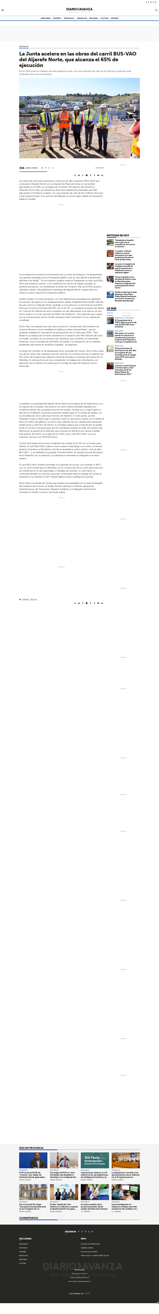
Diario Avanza (32, 167)
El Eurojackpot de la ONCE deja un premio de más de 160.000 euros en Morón (126, 323)
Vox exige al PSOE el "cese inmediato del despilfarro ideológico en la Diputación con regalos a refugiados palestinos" (63, 1177)
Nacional (23, 1259)
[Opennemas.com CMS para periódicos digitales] (79, 1293)
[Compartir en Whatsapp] (83, 175)
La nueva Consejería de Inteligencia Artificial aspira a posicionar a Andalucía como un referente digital (125, 268)
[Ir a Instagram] (151, 2)
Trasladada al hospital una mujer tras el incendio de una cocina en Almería (125, 243)
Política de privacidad (90, 1244)
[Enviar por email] (75, 175)
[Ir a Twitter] (148, 2)
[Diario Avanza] (79, 10)
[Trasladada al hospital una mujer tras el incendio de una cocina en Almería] (110, 242)
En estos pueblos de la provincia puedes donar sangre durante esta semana (94, 1207)
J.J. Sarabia (85, 1211)
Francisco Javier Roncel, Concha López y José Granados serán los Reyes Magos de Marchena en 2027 (125, 370)
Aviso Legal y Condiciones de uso (95, 1255)
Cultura (22, 1263)
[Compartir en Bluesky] (98, 175)
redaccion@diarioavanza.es (79, 1277)
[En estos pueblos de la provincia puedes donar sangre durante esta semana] (95, 1192)
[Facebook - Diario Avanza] (45, 168)
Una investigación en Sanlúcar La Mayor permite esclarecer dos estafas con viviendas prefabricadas (124, 1208)
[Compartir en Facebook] (90, 175)
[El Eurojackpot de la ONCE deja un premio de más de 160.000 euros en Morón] (110, 320)
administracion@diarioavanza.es (79, 1281)
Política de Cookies (89, 1251)
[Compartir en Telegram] (87, 175)
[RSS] (155, 2)
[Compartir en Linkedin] (102, 175)
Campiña (22, 1251)
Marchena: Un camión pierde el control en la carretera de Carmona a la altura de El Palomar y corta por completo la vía (126, 337)
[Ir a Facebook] (146, 2)
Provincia (23, 46)
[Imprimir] (79, 175)
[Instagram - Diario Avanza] (49, 168)
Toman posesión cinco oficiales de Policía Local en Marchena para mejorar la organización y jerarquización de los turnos (125, 282)
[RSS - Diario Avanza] (52, 168)
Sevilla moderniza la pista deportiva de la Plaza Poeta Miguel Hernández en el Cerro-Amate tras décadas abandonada (126, 296)
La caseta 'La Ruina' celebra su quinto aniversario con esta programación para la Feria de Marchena (124, 255)
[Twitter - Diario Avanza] (42, 168)
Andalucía (23, 1255)
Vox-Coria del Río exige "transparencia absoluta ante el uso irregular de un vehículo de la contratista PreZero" (32, 1209)
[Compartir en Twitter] (94, 175)
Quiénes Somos (87, 1248)
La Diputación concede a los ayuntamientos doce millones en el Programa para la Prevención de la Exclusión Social (126, 1177)
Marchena (23, 1244)
